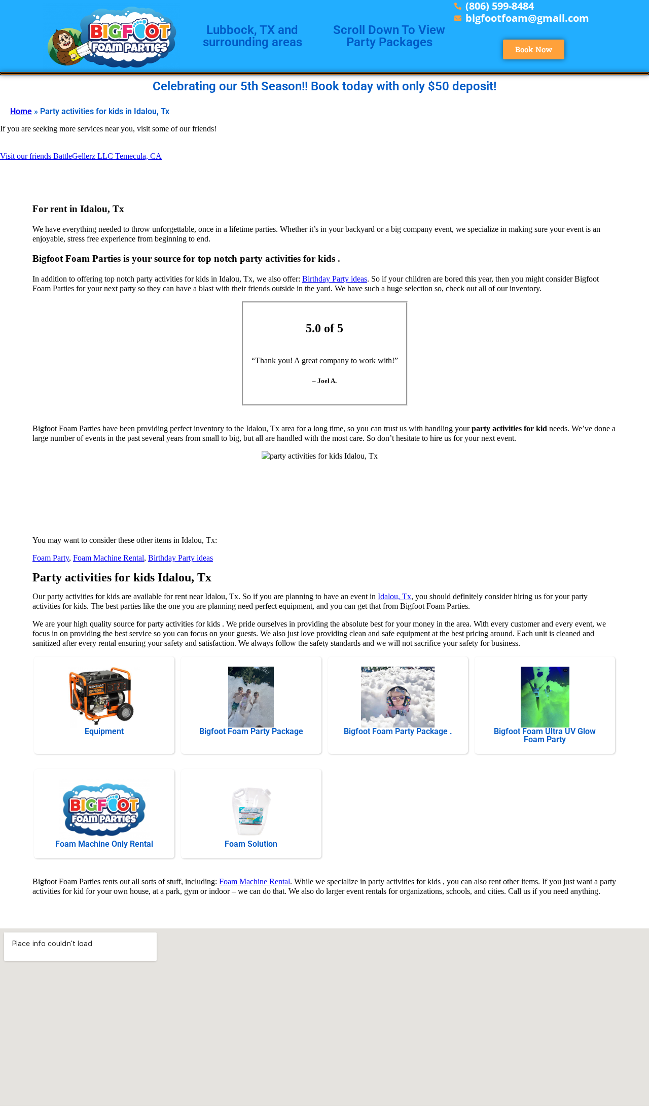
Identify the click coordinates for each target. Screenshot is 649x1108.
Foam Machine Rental (108, 557)
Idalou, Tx (394, 596)
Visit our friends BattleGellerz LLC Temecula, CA (81, 156)
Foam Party (50, 557)
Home (21, 111)
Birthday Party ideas (334, 278)
